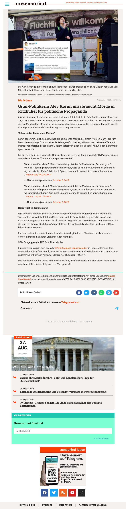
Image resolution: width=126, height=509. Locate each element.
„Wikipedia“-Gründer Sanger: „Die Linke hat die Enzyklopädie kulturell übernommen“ (61, 404)
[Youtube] (72, 493)
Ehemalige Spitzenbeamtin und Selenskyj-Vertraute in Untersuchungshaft (63, 391)
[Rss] (63, 493)
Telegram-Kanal (70, 302)
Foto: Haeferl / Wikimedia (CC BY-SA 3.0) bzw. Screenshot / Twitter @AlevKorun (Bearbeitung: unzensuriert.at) (55, 94)
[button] (7, 4)
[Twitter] (54, 493)
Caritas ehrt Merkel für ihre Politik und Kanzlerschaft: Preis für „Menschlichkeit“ (57, 379)
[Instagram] (81, 493)
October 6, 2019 (61, 180)
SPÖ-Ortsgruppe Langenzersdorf (71, 248)
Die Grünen (25, 100)
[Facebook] (44, 493)
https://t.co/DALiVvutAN (38, 174)
